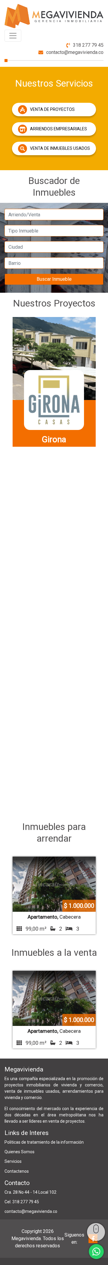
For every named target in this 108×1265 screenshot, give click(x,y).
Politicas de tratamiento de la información (44, 1142)
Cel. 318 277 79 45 (21, 1201)
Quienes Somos (19, 1151)
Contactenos (16, 1171)
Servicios (13, 1161)
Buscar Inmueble (54, 279)
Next (103, 565)
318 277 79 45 (88, 45)
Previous (5, 565)
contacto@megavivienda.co (75, 52)
